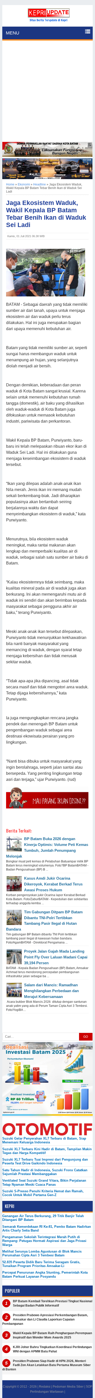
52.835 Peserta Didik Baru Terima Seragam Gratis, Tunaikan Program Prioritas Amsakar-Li (41, 1264)
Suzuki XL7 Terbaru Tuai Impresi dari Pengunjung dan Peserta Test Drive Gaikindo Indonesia (45, 1161)
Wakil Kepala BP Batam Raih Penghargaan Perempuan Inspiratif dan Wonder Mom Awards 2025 (52, 1335)
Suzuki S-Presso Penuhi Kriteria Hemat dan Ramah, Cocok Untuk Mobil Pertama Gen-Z (43, 1193)
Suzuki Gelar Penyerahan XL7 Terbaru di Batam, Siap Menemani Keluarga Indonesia (44, 1140)
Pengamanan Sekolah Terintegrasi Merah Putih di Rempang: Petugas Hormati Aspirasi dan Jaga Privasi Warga (44, 1241)
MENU (12, 32)
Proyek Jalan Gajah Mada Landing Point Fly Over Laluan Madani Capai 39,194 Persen (55, 957)
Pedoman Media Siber (68, 1386)
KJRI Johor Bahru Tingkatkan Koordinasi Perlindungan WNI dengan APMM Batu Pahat (52, 1349)
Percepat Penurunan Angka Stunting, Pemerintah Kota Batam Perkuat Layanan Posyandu (45, 1274)
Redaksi (44, 1386)
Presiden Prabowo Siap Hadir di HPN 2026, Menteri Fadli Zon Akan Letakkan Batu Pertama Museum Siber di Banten (46, 1365)
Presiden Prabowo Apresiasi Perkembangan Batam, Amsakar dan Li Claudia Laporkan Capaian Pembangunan (45, 1319)
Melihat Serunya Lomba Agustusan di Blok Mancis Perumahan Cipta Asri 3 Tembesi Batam (42, 1253)
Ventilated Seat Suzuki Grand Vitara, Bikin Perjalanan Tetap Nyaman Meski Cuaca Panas (44, 1182)
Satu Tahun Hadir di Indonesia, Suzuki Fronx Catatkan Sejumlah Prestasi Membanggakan (44, 1172)
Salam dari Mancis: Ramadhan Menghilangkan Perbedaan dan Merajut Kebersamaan (51, 991)
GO (85, 1036)
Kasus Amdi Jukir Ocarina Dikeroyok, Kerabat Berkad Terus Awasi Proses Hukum (53, 884)
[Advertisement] (47, 91)
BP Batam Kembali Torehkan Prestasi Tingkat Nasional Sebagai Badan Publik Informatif (52, 1303)
